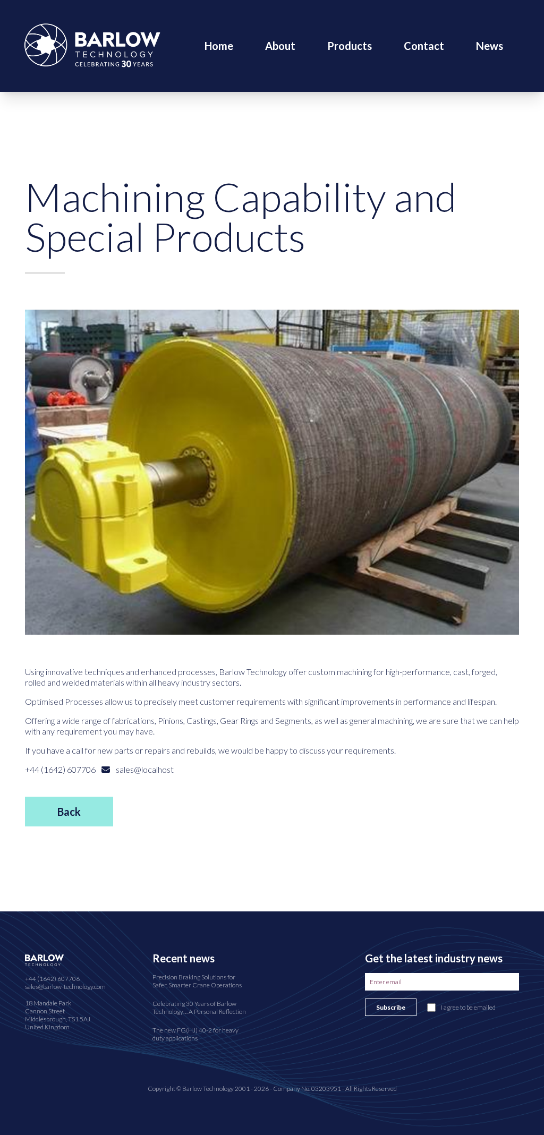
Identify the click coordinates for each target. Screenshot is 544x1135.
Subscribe (390, 1007)
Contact (424, 45)
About (280, 45)
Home (219, 45)
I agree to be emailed (468, 1007)
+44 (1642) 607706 (52, 979)
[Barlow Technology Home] (92, 44)
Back (69, 811)
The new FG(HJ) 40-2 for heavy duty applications (195, 1034)
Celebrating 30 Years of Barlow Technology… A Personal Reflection (199, 1007)
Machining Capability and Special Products (240, 216)
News (489, 45)
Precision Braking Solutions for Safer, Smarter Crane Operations (197, 981)
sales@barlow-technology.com (65, 987)
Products (349, 45)
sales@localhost (144, 769)
